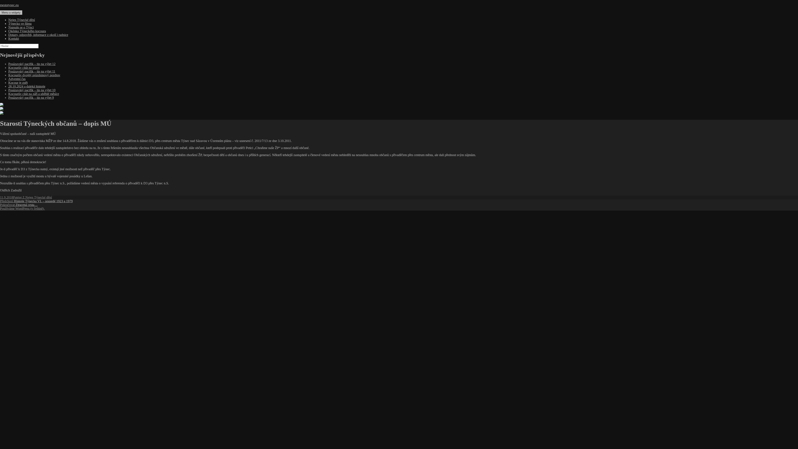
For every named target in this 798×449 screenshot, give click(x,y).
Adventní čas (17, 79)
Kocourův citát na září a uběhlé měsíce (33, 94)
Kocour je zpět (18, 82)
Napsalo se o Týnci (21, 27)
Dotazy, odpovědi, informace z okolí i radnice (38, 35)
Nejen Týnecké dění (21, 20)
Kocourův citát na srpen (24, 67)
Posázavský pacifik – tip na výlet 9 (31, 97)
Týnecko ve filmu (20, 23)
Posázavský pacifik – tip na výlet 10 (31, 90)
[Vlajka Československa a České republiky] (1, 105)
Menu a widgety (11, 12)
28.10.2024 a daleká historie (26, 86)
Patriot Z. (19, 197)
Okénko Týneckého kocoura (27, 31)
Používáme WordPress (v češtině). (22, 208)
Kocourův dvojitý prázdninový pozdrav (34, 75)
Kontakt (13, 38)
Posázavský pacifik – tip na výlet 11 (31, 71)
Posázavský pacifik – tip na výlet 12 (31, 64)
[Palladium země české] (1, 113)
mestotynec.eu (9, 5)
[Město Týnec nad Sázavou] (1, 109)
